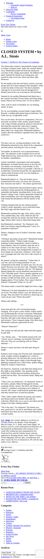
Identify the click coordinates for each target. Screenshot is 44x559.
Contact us (10, 20)
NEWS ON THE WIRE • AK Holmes (21, 497)
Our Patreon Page (17, 18)
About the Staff (12, 9)
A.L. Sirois (5, 420)
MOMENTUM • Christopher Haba (19, 494)
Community (10, 12)
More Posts (5, 471)
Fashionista (5, 557)
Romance (9, 532)
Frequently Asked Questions (22, 5)
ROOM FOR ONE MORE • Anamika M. (22, 499)
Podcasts (9, 530)
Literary (9, 523)
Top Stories (10, 44)
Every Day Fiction (8, 24)
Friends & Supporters (14, 16)
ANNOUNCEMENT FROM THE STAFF (23, 492)
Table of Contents (13, 543)
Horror (8, 515)
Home (8, 39)
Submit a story (11, 41)
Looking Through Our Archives (18, 526)
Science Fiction (12, 534)
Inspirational (10, 519)
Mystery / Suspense (13, 528)
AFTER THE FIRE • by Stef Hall (24, 478)
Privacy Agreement (18, 14)
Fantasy (9, 510)
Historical (9, 512)
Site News (10, 536)
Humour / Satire (12, 517)
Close (8, 35)
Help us (14, 7)
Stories (8, 539)
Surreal (8, 541)
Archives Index (12, 46)
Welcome (9, 3)
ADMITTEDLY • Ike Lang (16, 501)
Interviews (10, 521)
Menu (3, 35)
